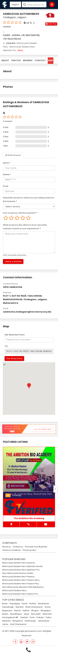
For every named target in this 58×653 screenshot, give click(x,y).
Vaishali (24, 617)
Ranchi (17, 610)
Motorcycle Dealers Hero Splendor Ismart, (22, 566)
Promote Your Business (36, 546)
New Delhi (36, 614)
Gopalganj (15, 603)
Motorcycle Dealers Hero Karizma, (18, 562)
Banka (5, 614)
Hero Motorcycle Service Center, (18, 573)
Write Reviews (14, 155)
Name (6, 162)
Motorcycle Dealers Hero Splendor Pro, (21, 569)
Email (5, 186)
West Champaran (34, 607)
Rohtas (32, 603)
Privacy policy (29, 550)
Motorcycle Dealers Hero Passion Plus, (20, 583)
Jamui (5, 624)
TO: (6, 346)
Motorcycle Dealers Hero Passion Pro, (20, 594)
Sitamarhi (47, 614)
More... (21, 50)
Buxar (5, 603)
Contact (40, 60)
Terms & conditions (11, 550)
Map (50, 60)
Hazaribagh (8, 607)
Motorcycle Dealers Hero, (14, 590)
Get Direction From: (15, 334)
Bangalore (17, 621)
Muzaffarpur (16, 614)
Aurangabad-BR (10, 617)
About (5, 60)
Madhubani (43, 603)
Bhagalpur (46, 610)
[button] (51, 23)
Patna (48, 617)
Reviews (27, 60)
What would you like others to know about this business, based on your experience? (25, 227)
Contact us (18, 546)
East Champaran (18, 624)
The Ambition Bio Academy (29, 518)
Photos (16, 60)
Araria (48, 607)
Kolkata (40, 617)
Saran (25, 603)
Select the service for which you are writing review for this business (28, 199)
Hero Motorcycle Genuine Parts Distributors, (23, 587)
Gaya (26, 614)
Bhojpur (35, 610)
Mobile (7, 174)
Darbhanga (30, 621)
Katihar (26, 610)
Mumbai (19, 607)
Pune (32, 617)
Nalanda (6, 621)
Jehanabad (43, 621)
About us (6, 546)
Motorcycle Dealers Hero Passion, (18, 576)
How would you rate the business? (20, 212)
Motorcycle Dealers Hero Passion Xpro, (21, 580)
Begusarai (7, 610)
